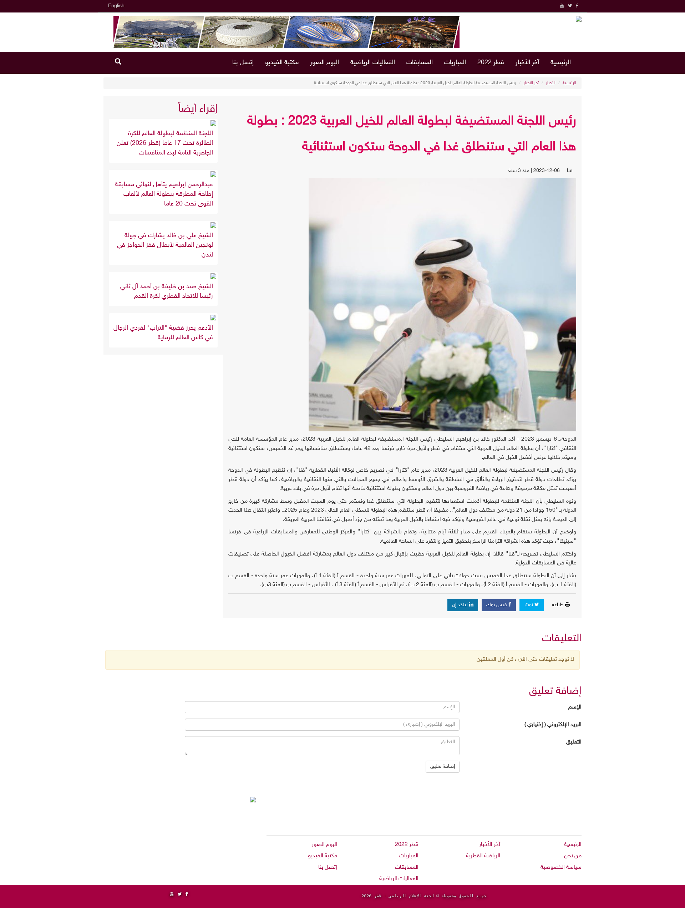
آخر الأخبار (527, 63)
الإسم (575, 707)
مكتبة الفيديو (282, 63)
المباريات (455, 63)
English (116, 6)
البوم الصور (324, 63)
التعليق (574, 742)
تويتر (529, 605)
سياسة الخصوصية (561, 867)
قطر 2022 (490, 63)
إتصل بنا (243, 63)
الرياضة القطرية (483, 856)
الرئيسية (560, 63)
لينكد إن (460, 605)
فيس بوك (497, 605)
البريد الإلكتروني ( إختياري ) (553, 724)
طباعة (558, 605)
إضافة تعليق (442, 767)
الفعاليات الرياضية (372, 63)
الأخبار (550, 83)
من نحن (573, 856)
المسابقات (419, 63)
